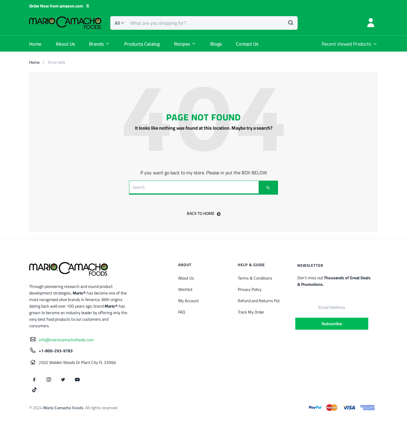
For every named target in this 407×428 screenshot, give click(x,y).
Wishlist (185, 289)
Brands (96, 43)
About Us (65, 43)
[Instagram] (49, 379)
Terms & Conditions (255, 278)
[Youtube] (77, 379)
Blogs (216, 43)
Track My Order (251, 312)
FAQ (181, 312)
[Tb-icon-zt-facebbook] (34, 379)
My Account (188, 301)
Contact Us (247, 43)
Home (35, 43)
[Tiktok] (34, 389)
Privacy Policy (250, 289)
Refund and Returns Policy (261, 301)
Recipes (182, 43)
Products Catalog (142, 43)
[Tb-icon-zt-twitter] (63, 379)
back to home (201, 213)
